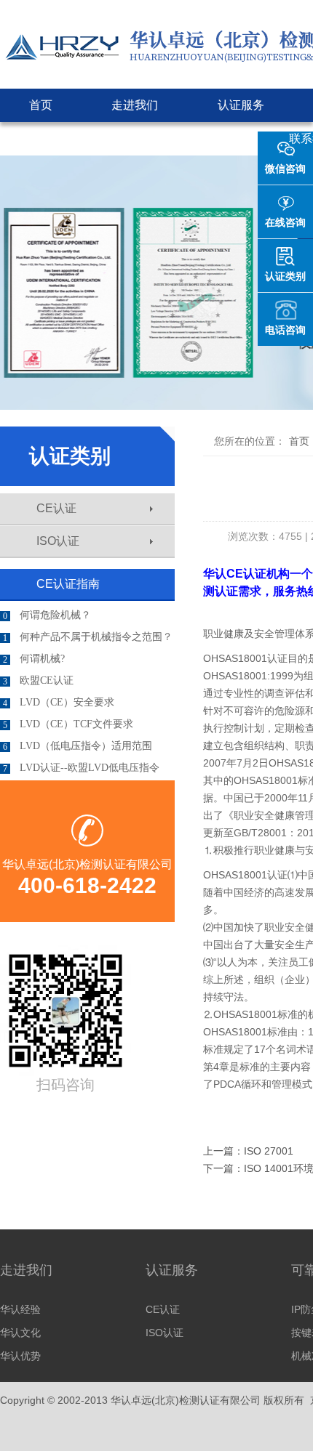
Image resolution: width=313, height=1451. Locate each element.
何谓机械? (34, 659)
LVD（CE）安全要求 (58, 702)
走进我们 (134, 105)
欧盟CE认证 (38, 681)
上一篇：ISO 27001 (248, 1151)
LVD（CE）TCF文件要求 (68, 724)
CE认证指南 (68, 584)
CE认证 (56, 508)
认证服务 (241, 105)
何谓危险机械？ (47, 615)
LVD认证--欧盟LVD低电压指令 (81, 768)
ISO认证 (57, 541)
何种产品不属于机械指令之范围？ (88, 637)
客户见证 (206, 138)
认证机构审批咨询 (76, 138)
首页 (40, 105)
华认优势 (20, 1356)
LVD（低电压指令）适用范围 (77, 746)
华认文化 (20, 1332)
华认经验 (20, 1309)
